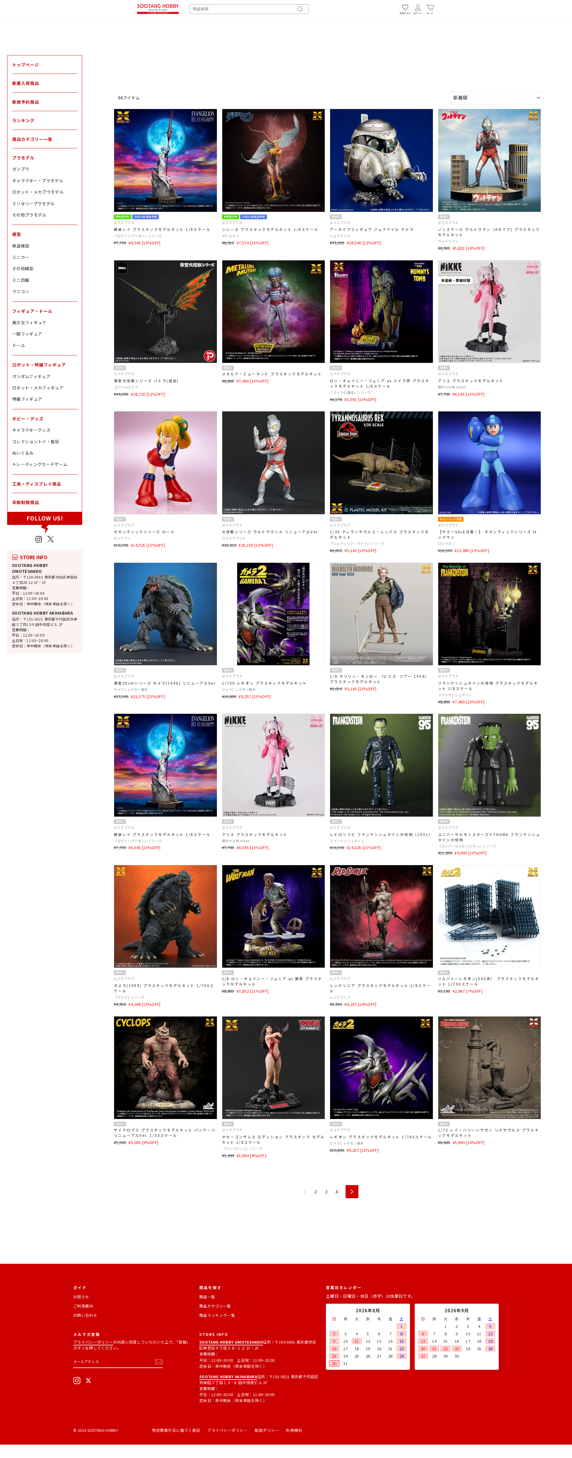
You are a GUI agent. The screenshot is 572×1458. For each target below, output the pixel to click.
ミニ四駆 (20, 280)
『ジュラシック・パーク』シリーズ (357, 543)
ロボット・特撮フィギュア (39, 365)
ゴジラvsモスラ (126, 387)
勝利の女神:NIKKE (452, 387)
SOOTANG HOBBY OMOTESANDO (30, 568)
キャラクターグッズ (31, 430)
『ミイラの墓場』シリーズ (350, 392)
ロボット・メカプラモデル (37, 192)
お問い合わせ (85, 1315)
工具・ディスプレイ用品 (36, 484)
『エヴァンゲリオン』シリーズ (137, 235)
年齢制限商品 (25, 502)
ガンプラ (20, 169)
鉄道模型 (20, 246)
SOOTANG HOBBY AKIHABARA (42, 613)
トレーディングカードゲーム (40, 464)
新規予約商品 (25, 102)
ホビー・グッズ (27, 419)
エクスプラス (124, 222)
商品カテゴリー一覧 (32, 139)
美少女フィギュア (29, 322)
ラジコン (20, 291)
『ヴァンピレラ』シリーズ (242, 1148)
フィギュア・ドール (32, 311)
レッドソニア (340, 997)
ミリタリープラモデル (33, 203)
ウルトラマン (448, 241)
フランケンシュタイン (455, 694)
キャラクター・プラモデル (37, 181)
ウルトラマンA (233, 538)
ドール (18, 345)
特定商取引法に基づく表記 (176, 1430)
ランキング (23, 120)
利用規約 (294, 1430)
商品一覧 (207, 1297)
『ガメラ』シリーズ (129, 997)
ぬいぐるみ (23, 453)
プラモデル (23, 158)
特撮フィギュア (27, 399)
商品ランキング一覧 (217, 1315)
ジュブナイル (340, 235)
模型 (16, 234)
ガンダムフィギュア (31, 376)
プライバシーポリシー (93, 1342)
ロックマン (122, 538)
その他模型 (23, 268)
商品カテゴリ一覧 (215, 1306)
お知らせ (81, 1297)
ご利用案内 (83, 1306)
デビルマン (230, 235)
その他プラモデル (29, 215)
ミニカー (20, 257)
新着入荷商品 (25, 83)
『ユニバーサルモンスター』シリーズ (467, 846)
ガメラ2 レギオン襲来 (131, 689)
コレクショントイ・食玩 (35, 441)
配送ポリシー (267, 1430)
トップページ (25, 65)
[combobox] (249, 9)
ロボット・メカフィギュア (37, 388)
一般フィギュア (27, 334)
